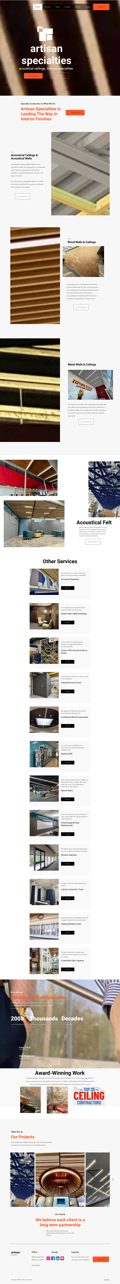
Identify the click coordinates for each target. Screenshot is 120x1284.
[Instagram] (48, 1258)
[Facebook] (53, 1258)
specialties (14, 1255)
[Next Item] (113, 1179)
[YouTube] (62, 1258)
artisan (15, 1252)
